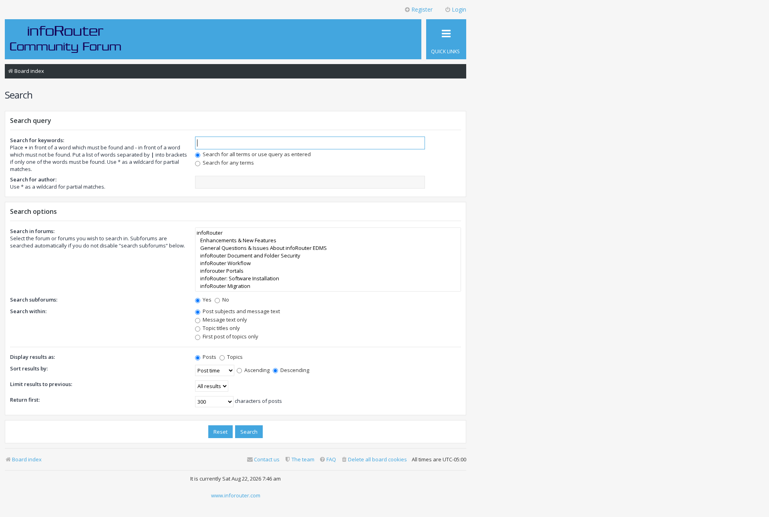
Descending (294, 370)
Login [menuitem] (459, 9)
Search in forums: (32, 231)
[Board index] (66, 38)
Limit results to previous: (41, 384)
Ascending (256, 370)
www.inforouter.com (235, 495)
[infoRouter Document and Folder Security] (328, 256)
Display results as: (32, 356)
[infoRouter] (328, 233)
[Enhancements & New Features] (328, 240)
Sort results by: (29, 368)
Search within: (28, 311)
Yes (206, 299)
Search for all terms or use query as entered (256, 154)
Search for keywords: (37, 140)
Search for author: (33, 179)
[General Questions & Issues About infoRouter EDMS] (328, 248)
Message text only (224, 319)
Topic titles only (220, 328)
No (225, 299)
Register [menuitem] (422, 9)
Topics (234, 356)
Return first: (25, 399)
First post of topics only (229, 336)
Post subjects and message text (240, 311)
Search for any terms (227, 162)
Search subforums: (33, 299)
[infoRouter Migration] (328, 286)
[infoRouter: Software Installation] (328, 278)
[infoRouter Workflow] (328, 263)
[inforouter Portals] (328, 271)
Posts (208, 356)
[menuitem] (374, 459)
